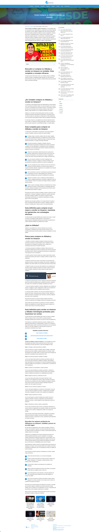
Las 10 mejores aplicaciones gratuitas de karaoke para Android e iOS (67, 50)
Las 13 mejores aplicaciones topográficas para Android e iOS (66, 76)
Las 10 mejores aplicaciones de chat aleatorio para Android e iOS (67, 38)
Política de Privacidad (34, 526)
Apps (62, 6)
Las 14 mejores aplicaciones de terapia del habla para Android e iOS (67, 89)
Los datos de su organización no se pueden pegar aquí (62, 525)
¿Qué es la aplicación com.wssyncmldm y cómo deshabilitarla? (65, 69)
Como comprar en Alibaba (41, 332)
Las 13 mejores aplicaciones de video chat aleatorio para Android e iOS (67, 56)
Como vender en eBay (42, 338)
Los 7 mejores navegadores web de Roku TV (67, 35)
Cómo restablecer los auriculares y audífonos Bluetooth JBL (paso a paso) (67, 79)
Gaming (57, 6)
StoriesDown (67, 6)
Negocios (48, 6)
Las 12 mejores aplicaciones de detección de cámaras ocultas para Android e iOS (66, 31)
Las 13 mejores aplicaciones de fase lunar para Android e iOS (67, 41)
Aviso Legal (33, 524)
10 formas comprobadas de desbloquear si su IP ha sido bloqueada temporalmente (67, 64)
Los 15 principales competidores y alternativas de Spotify (66, 82)
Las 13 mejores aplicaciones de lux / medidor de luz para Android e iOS (67, 53)
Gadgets (53, 6)
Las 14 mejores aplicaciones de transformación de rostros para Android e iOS (67, 60)
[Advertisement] (40, 89)
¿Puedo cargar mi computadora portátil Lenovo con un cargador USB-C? (67, 96)
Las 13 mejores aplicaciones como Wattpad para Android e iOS (66, 73)
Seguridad (43, 6)
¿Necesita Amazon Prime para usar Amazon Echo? (42, 335)
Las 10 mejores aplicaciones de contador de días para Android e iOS (67, 47)
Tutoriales (31, 6)
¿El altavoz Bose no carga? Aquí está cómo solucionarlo (67, 92)
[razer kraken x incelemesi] (49, 531)
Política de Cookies (34, 525)
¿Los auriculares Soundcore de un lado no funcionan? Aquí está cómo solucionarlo (67, 85)
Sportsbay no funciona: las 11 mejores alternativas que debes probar (67, 44)
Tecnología (37, 6)
